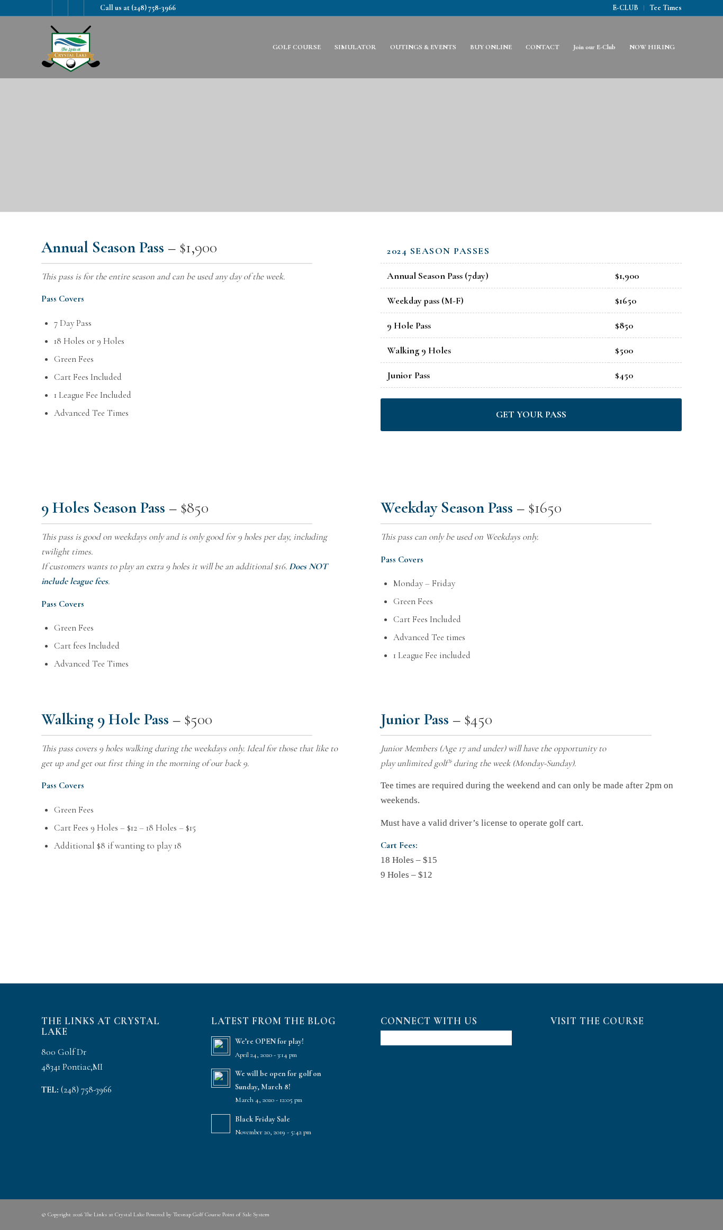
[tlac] (71, 47)
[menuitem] (625, 8)
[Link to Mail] (92, 8)
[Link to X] (76, 8)
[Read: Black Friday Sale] (220, 1123)
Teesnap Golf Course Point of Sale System (221, 1214)
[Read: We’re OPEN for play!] (220, 1045)
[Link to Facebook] (44, 8)
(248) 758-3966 (153, 7)
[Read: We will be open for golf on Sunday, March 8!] (220, 1078)
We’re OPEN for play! (269, 1041)
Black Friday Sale (262, 1119)
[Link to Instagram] (60, 8)
